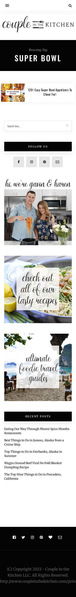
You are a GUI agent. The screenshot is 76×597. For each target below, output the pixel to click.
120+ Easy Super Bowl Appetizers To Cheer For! (50, 91)
